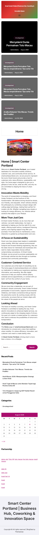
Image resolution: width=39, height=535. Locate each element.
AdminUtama (15, 50)
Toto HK (11, 459)
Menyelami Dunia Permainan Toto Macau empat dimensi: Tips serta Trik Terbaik (19, 47)
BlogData (30, 529)
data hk (3, 469)
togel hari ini (5, 476)
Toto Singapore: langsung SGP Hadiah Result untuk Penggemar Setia (19, 392)
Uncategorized (19, 38)
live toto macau (28, 459)
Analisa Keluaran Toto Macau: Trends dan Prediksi (17, 370)
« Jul (3, 441)
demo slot (4, 459)
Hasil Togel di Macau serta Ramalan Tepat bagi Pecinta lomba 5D (19, 385)
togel (3, 480)
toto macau (18, 459)
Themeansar (19, 532)
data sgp (4, 473)
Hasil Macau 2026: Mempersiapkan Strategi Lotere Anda (18, 377)
